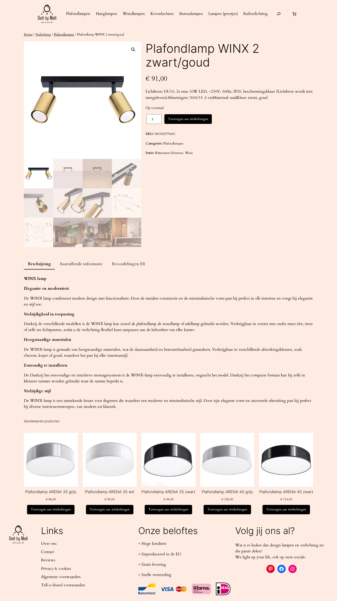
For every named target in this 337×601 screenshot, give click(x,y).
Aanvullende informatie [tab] (81, 264)
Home (28, 34)
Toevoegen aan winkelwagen (188, 119)
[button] (133, 49)
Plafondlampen (64, 34)
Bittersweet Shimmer (169, 153)
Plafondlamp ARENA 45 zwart (286, 492)
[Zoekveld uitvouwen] (278, 14)
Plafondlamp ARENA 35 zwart (168, 492)
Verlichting (43, 34)
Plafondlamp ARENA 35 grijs (50, 492)
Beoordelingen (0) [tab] (128, 264)
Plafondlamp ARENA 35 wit (109, 492)
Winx (189, 153)
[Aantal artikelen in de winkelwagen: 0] (294, 14)
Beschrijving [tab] (39, 264)
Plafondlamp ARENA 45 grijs (227, 492)
